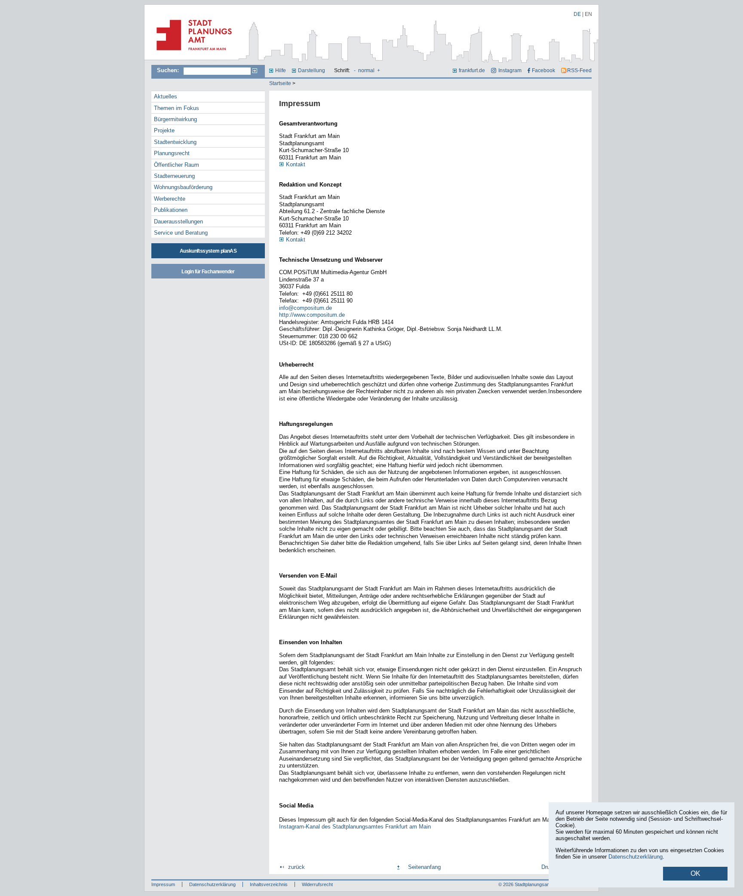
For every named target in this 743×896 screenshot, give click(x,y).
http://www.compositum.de (312, 315)
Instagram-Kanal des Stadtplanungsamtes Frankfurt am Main (355, 826)
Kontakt (295, 164)
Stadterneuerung (174, 176)
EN (588, 14)
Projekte (164, 130)
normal (366, 70)
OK (695, 873)
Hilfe (280, 70)
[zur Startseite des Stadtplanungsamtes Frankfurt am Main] (191, 53)
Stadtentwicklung (175, 142)
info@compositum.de (305, 308)
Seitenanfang (424, 867)
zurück (296, 867)
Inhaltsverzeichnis (269, 884)
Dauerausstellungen (178, 221)
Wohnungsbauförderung (183, 187)
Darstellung (311, 70)
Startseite (280, 83)
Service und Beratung (181, 232)
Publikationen (170, 210)
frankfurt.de (472, 70)
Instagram (509, 70)
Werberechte (169, 199)
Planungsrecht (172, 153)
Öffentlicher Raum (176, 165)
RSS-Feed (579, 70)
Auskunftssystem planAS (208, 251)
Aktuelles (165, 96)
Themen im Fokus (176, 108)
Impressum (163, 884)
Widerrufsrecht (317, 884)
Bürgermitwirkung (175, 119)
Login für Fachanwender (207, 272)
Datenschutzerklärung (212, 884)
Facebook (543, 70)
